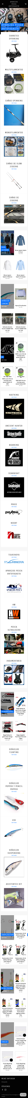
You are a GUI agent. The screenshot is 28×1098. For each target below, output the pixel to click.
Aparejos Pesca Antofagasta (14, 4)
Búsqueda (4, 1082)
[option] (14, 21)
